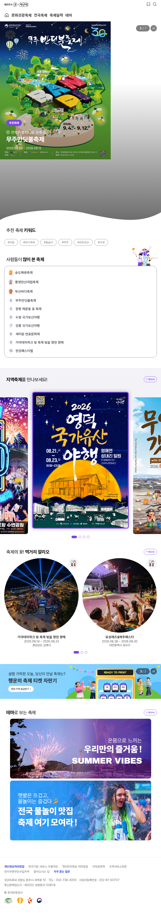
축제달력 (56, 15)
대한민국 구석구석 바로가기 (16, 5)
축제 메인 (6, 15)
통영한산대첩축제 (27, 282)
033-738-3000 (66, 880)
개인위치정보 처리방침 (75, 866)
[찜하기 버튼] (148, 4)
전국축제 (40, 15)
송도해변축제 (24, 273)
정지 (154, 28)
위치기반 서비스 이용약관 (43, 866)
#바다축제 (29, 242)
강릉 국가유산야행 (28, 326)
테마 (68, 15)
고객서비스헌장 (118, 866)
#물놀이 (48, 242)
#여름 (11, 242)
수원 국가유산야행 (28, 317)
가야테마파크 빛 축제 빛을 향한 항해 (40, 342)
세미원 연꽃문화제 (28, 334)
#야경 (101, 242)
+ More (150, 379)
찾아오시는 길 (41, 871)
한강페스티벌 (24, 351)
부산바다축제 (24, 292)
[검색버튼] (155, 4)
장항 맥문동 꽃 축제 (29, 309)
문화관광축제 (22, 15)
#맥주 (65, 242)
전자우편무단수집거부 (16, 871)
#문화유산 (83, 242)
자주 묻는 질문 (62, 871)
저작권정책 (98, 866)
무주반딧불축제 (26, 301)
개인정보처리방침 (14, 866)
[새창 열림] (8, 900)
